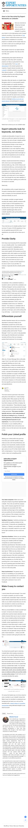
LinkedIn (4, 70)
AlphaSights (5, 66)
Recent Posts (10, 713)
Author (4, 713)
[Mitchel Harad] (6, 722)
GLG (16, 64)
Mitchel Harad (13, 717)
